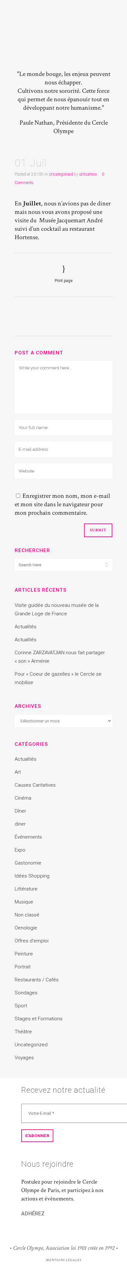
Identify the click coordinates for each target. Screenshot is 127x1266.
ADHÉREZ (33, 1214)
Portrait (23, 967)
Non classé (27, 915)
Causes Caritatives (35, 785)
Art (18, 772)
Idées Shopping (32, 876)
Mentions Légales (63, 1260)
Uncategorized (61, 174)
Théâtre (23, 1032)
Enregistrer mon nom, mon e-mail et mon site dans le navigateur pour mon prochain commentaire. (62, 504)
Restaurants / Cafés (37, 980)
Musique (24, 902)
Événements (28, 837)
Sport (21, 1006)
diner (20, 824)
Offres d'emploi (32, 941)
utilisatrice (88, 174)
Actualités (25, 627)
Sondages (26, 993)
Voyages (24, 1058)
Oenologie (26, 928)
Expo (20, 850)
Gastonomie (28, 863)
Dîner (20, 811)
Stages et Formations (39, 1019)
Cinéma (23, 798)
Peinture (24, 954)
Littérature (26, 889)
